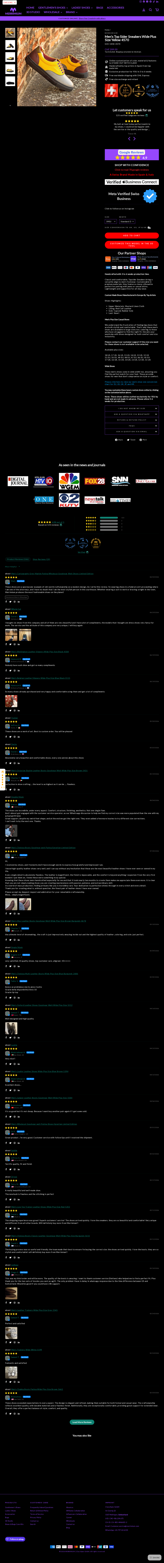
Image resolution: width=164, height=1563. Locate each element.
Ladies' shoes (81, 7)
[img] (131, 113)
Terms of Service (37, 1514)
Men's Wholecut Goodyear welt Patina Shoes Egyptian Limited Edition (44, 1124)
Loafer (14, 1045)
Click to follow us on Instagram (119, 208)
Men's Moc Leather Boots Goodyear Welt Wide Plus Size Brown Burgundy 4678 (48, 921)
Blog (68, 1528)
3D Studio (33, 12)
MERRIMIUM (111, 33)
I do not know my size (131, 408)
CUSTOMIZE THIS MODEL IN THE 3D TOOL (131, 245)
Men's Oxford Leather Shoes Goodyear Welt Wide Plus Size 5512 (42, 1005)
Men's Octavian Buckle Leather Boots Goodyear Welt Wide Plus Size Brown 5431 (49, 770)
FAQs (132, 426)
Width (122, 217)
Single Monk (17, 947)
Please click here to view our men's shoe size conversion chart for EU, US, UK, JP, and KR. (131, 383)
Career (69, 1517)
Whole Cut (16, 609)
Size (107, 217)
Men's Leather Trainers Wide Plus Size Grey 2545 (34, 1310)
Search (33, 1524)
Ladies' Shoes (10, 1511)
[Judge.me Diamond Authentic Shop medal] (70, 543)
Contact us (34, 1521)
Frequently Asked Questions (41, 1507)
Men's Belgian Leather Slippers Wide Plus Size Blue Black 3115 (40, 678)
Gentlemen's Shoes (52, 7)
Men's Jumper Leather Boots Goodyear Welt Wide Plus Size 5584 (41, 1098)
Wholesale (52, 12)
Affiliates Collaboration (75, 1511)
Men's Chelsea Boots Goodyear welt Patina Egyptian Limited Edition (43, 847)
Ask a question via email (131, 431)
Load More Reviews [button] (82, 1422)
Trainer (14, 718)
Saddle (14, 1150)
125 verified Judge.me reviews (130, 115)
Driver (14, 1177)
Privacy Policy (36, 1517)
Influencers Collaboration (76, 1514)
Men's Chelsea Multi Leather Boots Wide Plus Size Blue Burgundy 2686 (44, 973)
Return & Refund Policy (131, 420)
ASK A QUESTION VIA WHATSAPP (132, 414)
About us (69, 1507)
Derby (14, 744)
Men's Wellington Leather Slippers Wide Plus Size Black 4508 (40, 651)
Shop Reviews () (41, 559)
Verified (81, 552)
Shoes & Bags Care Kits (14, 1524)
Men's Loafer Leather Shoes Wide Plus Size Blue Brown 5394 (39, 1071)
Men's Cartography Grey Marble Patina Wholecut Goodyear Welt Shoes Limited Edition (52, 573)
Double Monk (17, 797)
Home (30, 7)
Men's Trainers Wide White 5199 (26, 1350)
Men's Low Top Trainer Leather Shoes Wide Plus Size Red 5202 (40, 1207)
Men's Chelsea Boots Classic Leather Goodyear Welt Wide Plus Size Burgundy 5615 (50, 1236)
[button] (91, 518)
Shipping (119, 52)
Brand (70, 12)
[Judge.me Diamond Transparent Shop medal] (83, 543)
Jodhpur (15, 1265)
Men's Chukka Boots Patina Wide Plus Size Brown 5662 (37, 1389)
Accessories (115, 7)
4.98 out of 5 (58, 522)
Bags (99, 7)
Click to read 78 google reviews (132, 169)
